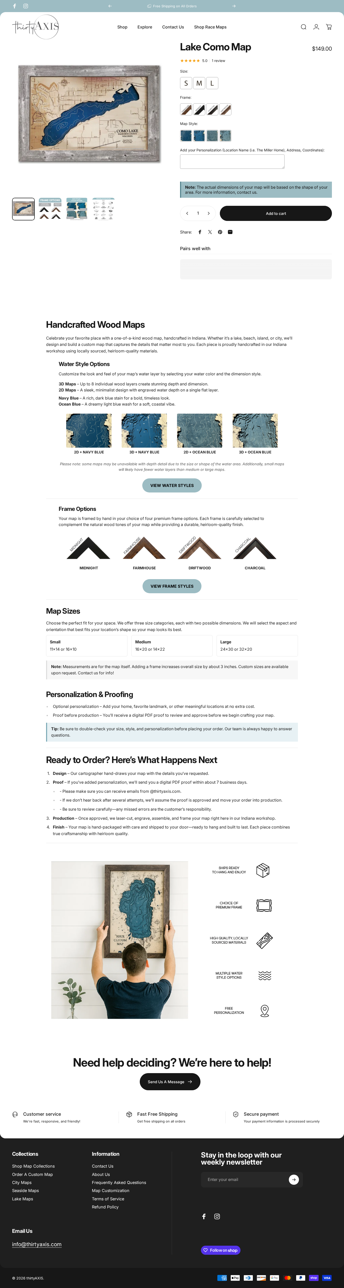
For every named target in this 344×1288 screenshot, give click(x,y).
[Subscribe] (294, 1180)
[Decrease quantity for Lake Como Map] (186, 213)
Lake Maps (22, 1198)
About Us (101, 1174)
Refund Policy (105, 1206)
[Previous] (110, 6)
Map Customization (110, 1190)
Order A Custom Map (32, 1174)
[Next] (233, 6)
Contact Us (102, 1166)
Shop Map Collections (33, 1166)
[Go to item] (23, 209)
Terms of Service (108, 1198)
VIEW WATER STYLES (172, 485)
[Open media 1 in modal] (88, 118)
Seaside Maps (25, 1190)
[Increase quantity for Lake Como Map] (210, 213)
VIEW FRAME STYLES (172, 586)
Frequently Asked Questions (119, 1182)
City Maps (21, 1182)
